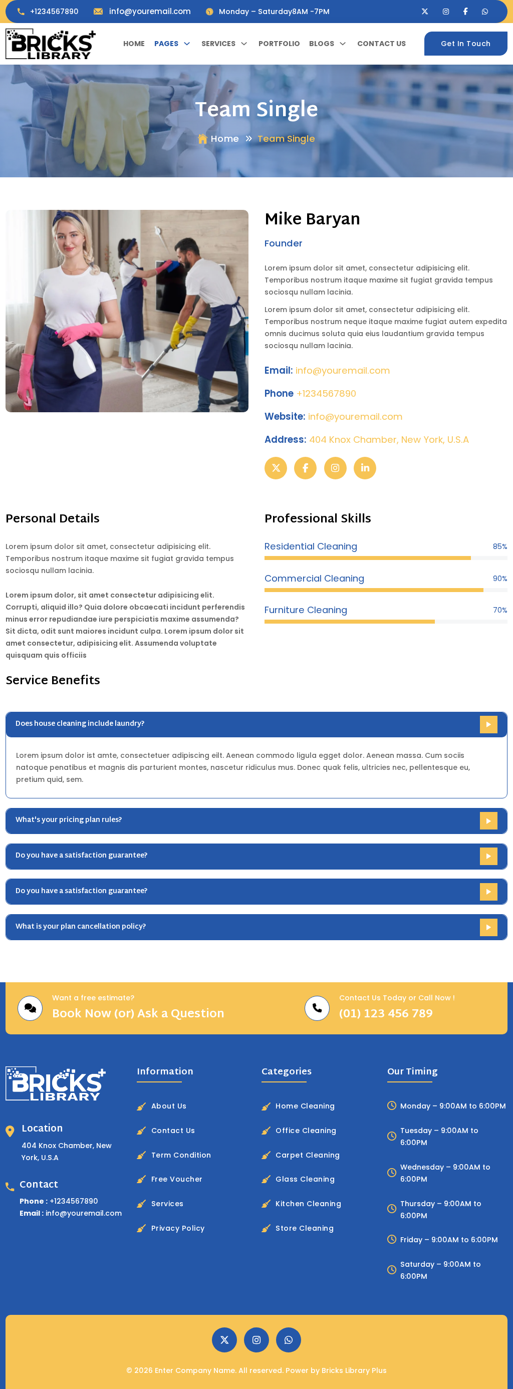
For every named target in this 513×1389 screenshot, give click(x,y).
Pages (166, 44)
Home (134, 44)
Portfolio (279, 44)
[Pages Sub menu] (186, 43)
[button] (256, 724)
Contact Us (381, 44)
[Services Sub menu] (243, 43)
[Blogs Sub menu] (342, 43)
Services (218, 44)
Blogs (321, 44)
